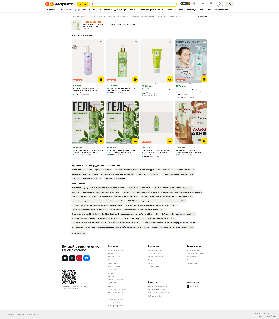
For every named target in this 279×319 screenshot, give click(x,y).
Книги (110, 286)
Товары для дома (114, 270)
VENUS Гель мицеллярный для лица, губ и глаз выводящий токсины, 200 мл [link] (87, 89)
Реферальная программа (195, 253)
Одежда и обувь (114, 266)
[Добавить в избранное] (101, 42)
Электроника (113, 263)
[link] (82, 169)
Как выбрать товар (155, 250)
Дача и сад (112, 283)
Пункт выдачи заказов (194, 260)
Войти (229, 4)
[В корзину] (101, 79)
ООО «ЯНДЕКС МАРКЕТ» (267, 313)
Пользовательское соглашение (28, 315)
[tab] (51, 10)
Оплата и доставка (154, 253)
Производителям (193, 256)
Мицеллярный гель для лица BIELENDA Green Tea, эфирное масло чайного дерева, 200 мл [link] (157, 151)
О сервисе (152, 260)
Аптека (110, 273)
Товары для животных (116, 296)
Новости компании (193, 250)
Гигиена (111, 260)
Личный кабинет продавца (157, 286)
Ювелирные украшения (116, 306)
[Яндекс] (273, 316)
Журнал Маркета (154, 266)
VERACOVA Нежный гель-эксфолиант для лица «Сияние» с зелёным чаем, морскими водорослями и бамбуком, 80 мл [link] (157, 90)
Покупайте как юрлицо (156, 256)
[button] (202, 286)
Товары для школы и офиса (117, 289)
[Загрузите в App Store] (65, 261)
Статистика (10, 315)
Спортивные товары (115, 292)
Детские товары (114, 302)
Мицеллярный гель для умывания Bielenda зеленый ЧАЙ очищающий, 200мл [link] (88, 151)
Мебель (111, 253)
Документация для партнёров (159, 293)
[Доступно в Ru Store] (86, 261)
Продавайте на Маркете (156, 289)
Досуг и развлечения (115, 250)
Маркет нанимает (193, 263)
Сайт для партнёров (155, 296)
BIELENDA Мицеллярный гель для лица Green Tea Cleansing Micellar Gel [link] (121, 89)
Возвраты (151, 263)
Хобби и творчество (115, 279)
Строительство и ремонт (117, 299)
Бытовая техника (114, 256)
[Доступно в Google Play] (72, 261)
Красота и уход (113, 276)
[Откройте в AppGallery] (79, 261)
